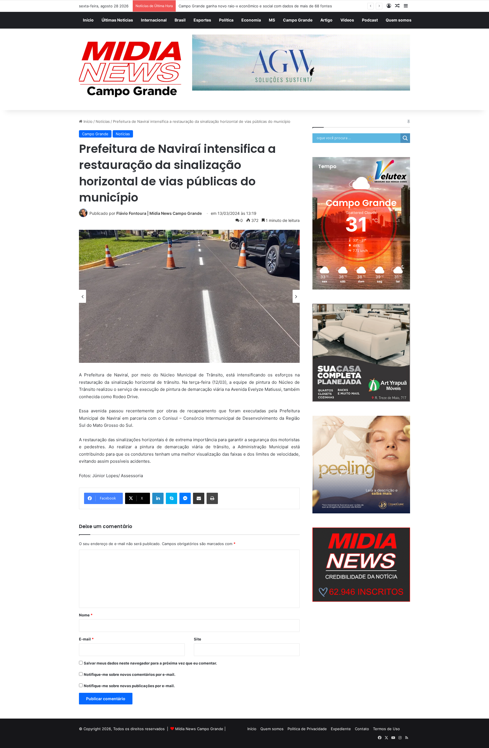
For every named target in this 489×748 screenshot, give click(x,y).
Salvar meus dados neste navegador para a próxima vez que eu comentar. (150, 663)
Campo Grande (297, 20)
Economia (251, 20)
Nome (86, 615)
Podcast (370, 20)
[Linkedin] (158, 498)
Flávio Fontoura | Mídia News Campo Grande (159, 213)
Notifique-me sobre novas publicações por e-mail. (129, 685)
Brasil (180, 20)
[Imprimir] (212, 498)
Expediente (341, 728)
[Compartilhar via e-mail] (198, 498)
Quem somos (398, 20)
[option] (189, 296)
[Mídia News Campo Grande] (131, 69)
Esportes (202, 20)
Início (88, 20)
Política (226, 20)
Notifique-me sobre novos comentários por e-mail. (129, 674)
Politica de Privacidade (307, 728)
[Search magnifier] (405, 138)
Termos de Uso (386, 728)
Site (197, 639)
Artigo (326, 20)
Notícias (103, 121)
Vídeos (347, 20)
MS (272, 20)
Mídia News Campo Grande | (200, 728)
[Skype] (171, 498)
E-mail (86, 639)
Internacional (154, 20)
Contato (362, 728)
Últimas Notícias (117, 20)
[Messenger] (185, 498)
